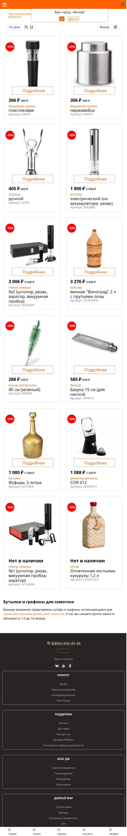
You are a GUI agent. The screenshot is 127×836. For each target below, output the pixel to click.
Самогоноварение (63, 689)
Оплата (63, 723)
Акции (63, 684)
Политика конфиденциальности (63, 745)
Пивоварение (63, 773)
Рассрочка (63, 734)
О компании (63, 807)
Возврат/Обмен (63, 740)
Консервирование (63, 695)
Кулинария (64, 784)
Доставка (63, 728)
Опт (63, 824)
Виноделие (63, 779)
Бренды (63, 812)
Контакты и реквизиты (63, 818)
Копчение (63, 700)
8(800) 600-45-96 (66, 643)
